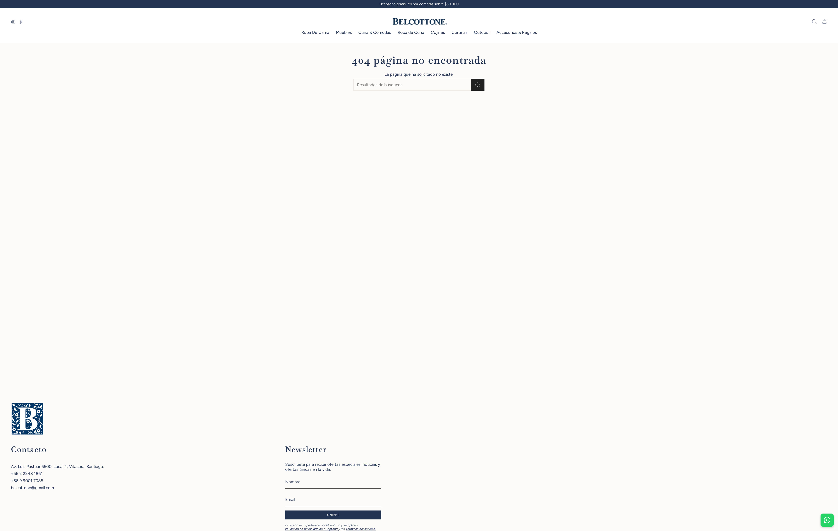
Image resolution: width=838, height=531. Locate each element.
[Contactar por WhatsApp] (827, 520)
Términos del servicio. (361, 529)
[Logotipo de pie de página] (27, 419)
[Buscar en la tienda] (477, 85)
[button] (315, 33)
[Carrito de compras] (824, 21)
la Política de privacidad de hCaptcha (311, 529)
